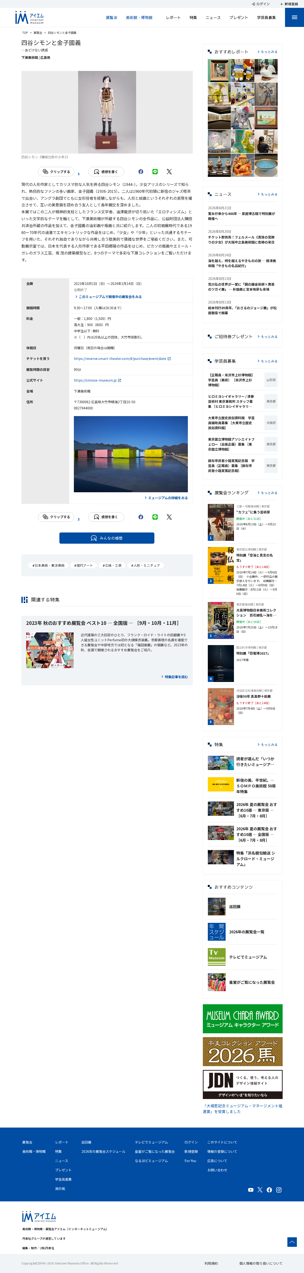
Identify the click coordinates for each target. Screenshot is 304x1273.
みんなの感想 (111, 538)
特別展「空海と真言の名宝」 (254, 557)
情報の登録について (222, 1151)
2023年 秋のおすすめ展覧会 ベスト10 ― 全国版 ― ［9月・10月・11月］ (103, 622)
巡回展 (235, 906)
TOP (25, 32)
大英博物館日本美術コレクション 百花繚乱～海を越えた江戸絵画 (256, 613)
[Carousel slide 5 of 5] (130, 147)
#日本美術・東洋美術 (48, 565)
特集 (193, 17)
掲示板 (60, 1188)
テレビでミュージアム (248, 957)
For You (190, 1160)
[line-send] (155, 171)
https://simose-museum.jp (95, 380)
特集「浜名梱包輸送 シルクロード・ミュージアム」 (255, 858)
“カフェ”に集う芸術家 (253, 512)
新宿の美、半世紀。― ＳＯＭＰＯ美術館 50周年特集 (256, 785)
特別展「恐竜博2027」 (253, 653)
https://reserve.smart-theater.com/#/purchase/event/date (120, 358)
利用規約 (211, 1263)
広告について (217, 1160)
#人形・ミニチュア (145, 565)
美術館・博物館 (139, 17)
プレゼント (238, 17)
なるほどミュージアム (151, 1160)
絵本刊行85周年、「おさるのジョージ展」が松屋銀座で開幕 (242, 310)
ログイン (191, 1142)
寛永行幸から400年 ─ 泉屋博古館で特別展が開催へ (241, 216)
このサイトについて (222, 1142)
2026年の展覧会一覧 (246, 932)
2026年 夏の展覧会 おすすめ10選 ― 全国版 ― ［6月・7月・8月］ (256, 834)
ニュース (213, 17)
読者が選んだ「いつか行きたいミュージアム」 (257, 761)
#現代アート (83, 565)
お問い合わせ (217, 1170)
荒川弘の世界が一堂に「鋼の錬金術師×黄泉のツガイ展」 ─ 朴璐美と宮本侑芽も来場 (241, 287)
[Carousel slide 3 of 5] (107, 147)
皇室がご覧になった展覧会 (252, 982)
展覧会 (111, 17)
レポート (173, 17)
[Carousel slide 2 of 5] (96, 147)
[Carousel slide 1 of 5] (84, 147)
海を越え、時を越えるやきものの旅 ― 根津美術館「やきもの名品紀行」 (242, 263)
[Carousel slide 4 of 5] (118, 147)
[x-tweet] (169, 171)
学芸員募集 (266, 17)
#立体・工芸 (112, 565)
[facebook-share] (141, 171)
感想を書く (109, 171)
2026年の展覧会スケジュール (103, 1151)
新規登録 (191, 1151)
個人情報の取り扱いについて (261, 1263)
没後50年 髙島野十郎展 (253, 696)
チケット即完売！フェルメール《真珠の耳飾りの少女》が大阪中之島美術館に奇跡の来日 (241, 239)
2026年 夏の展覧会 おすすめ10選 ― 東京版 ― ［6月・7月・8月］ (256, 810)
